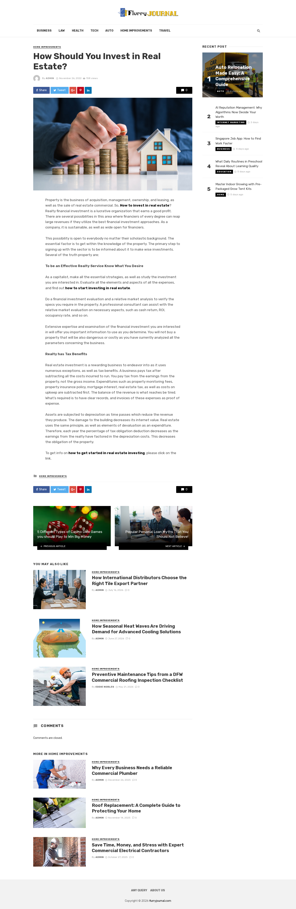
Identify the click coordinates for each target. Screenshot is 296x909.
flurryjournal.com (160, 901)
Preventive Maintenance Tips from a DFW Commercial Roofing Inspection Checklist (137, 677)
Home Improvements (136, 30)
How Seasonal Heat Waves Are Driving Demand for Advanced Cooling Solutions (136, 629)
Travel (165, 30)
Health (77, 30)
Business (44, 30)
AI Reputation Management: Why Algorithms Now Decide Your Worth (238, 112)
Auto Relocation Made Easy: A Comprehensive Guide (233, 76)
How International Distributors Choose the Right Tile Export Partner (139, 580)
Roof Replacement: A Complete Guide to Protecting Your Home (136, 808)
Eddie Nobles (104, 686)
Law (62, 30)
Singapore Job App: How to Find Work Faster (238, 141)
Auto (109, 30)
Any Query (139, 890)
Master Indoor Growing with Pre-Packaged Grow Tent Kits (238, 186)
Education (224, 172)
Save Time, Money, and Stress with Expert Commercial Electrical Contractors (138, 847)
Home (220, 194)
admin (50, 78)
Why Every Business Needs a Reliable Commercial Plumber (132, 770)
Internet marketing (231, 122)
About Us (157, 890)
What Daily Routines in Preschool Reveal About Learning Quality (238, 164)
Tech (94, 30)
